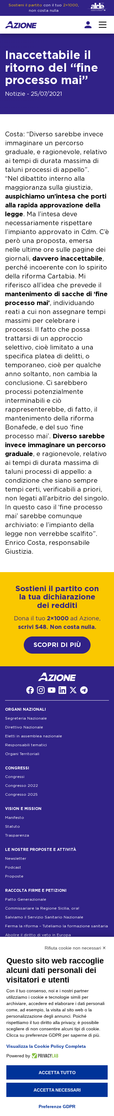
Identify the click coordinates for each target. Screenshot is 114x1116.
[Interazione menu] (102, 24)
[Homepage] (21, 24)
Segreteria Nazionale (26, 718)
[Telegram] (84, 690)
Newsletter (15, 858)
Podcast (13, 867)
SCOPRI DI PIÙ (57, 645)
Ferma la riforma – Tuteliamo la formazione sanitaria (56, 926)
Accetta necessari (57, 1090)
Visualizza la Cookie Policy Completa (46, 1046)
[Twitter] (73, 690)
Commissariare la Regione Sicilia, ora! (42, 908)
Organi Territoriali (22, 754)
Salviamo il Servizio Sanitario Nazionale (44, 917)
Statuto (12, 826)
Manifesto (14, 817)
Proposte (14, 876)
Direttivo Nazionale (24, 727)
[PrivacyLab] (44, 1056)
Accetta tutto (57, 1072)
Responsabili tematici (26, 745)
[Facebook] (30, 690)
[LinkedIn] (62, 690)
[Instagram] (41, 690)
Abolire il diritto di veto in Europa (38, 935)
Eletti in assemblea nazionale (33, 736)
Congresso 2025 (21, 794)
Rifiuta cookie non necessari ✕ (75, 947)
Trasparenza (17, 835)
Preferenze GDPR (57, 1106)
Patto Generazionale (25, 899)
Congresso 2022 (21, 785)
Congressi (14, 777)
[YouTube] (51, 690)
